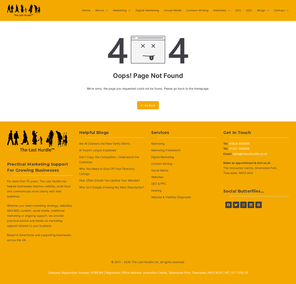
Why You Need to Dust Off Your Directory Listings (107, 171)
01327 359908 (239, 148)
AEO (249, 10)
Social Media (173, 10)
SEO (238, 10)
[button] (106, 10)
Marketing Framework (166, 150)
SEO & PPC (158, 183)
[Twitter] (236, 205)
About (99, 10)
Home (86, 10)
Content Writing (197, 10)
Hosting (156, 190)
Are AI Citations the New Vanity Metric (104, 143)
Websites (219, 10)
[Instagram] (243, 205)
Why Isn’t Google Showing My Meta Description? (111, 187)
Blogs (261, 10)
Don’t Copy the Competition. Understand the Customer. (109, 159)
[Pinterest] (258, 205)
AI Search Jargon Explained (97, 150)
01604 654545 (239, 143)
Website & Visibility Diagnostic (171, 197)
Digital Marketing (147, 10)
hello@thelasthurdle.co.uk (250, 153)
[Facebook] (228, 205)
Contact (279, 10)
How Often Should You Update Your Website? (109, 180)
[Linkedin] (251, 205)
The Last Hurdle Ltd (145, 262)
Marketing (120, 10)
